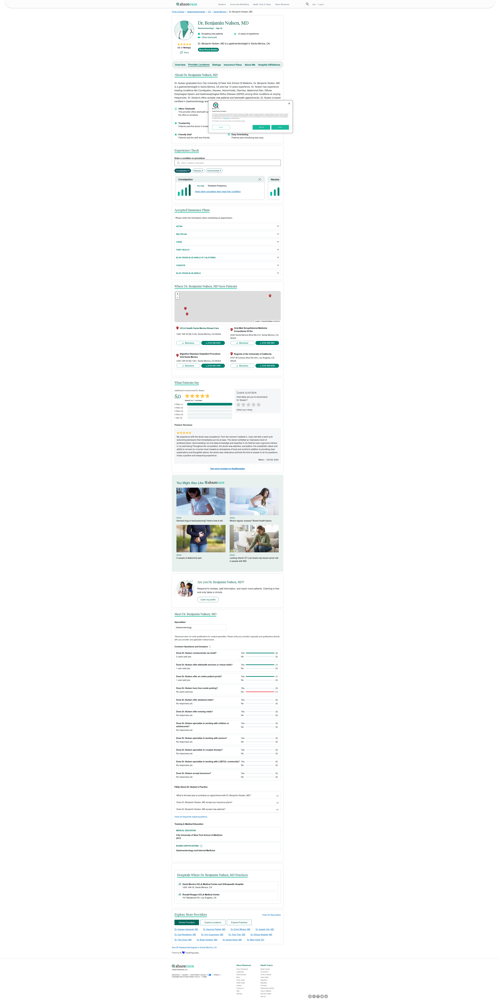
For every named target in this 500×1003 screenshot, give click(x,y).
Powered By (177, 952)
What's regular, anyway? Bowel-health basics (250, 520)
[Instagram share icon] (314, 997)
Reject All (261, 127)
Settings (221, 127)
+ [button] (177, 294)
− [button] (177, 297)
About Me (250, 64)
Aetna (179, 226)
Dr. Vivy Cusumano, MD (212, 934)
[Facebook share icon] (310, 997)
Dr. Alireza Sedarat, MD (261, 934)
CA (209, 11)
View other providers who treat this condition (218, 191)
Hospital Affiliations (269, 64)
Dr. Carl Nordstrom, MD (185, 934)
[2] (243, 404)
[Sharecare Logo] (187, 4)
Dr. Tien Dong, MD (183, 939)
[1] (237, 404)
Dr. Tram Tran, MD (237, 934)
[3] (248, 404)
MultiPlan (181, 234)
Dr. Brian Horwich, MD (207, 939)
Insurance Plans (233, 64)
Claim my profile (208, 599)
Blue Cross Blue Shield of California (196, 257)
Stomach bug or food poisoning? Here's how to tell (199, 520)
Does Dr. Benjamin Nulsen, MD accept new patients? (200, 809)
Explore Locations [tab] (213, 922)
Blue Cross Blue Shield (188, 273)
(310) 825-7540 (214, 365)
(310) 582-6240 (214, 342)
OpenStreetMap (267, 321)
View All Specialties (271, 914)
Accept (280, 127)
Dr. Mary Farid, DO (255, 939)
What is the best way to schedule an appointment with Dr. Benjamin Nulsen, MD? (213, 795)
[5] (258, 404)
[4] (253, 404)
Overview (180, 64)
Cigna (179, 242)
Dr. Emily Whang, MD (240, 929)
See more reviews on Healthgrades (227, 468)
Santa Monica (220, 11)
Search (307, 4)
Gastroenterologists (196, 11)
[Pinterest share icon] (326, 997)
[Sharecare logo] (200, 966)
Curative (180, 265)
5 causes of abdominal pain (189, 557)
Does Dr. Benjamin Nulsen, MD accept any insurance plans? (204, 802)
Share (186, 52)
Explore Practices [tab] (239, 922)
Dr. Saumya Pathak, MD (214, 929)
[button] (209, 646)
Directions (189, 343)
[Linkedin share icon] (318, 997)
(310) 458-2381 (268, 342)
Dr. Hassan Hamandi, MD (186, 929)
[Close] (289, 103)
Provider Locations (199, 64)
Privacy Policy (226, 118)
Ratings (216, 64)
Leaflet (257, 321)
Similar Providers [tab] (187, 922)
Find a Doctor (178, 11)
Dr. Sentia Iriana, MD (232, 939)
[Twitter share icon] (322, 997)
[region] (250, 116)
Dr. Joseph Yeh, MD (265, 929)
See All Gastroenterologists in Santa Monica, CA (194, 947)
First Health (182, 249)
